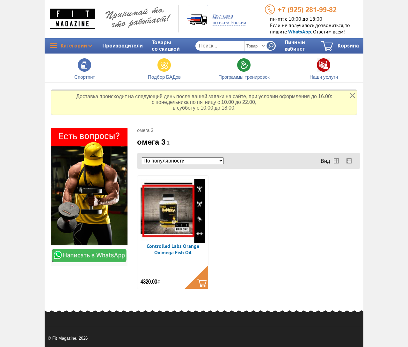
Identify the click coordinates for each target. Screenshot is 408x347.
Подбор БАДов (164, 77)
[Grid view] (336, 161)
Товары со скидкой (166, 46)
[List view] (349, 161)
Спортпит (84, 77)
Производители (122, 46)
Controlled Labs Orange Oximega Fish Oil (173, 249)
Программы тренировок (244, 77)
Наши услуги (324, 77)
